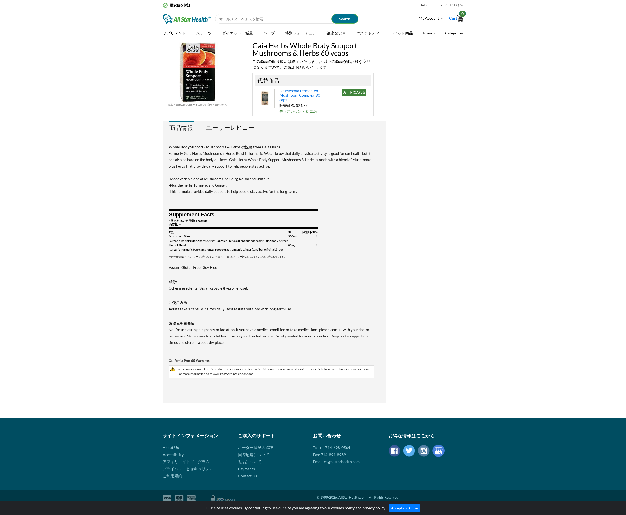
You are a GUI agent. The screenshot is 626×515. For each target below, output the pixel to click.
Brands (429, 33)
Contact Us (247, 475)
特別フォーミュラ (300, 33)
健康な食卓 (336, 33)
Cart (456, 18)
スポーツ (204, 33)
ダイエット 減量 (237, 33)
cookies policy (343, 507)
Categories (454, 33)
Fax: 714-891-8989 (329, 454)
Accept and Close (404, 508)
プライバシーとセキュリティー (190, 468)
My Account (429, 18)
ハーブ (269, 33)
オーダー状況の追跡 (255, 447)
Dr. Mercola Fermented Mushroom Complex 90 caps (299, 95)
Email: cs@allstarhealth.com (336, 461)
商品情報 (181, 127)
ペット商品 (403, 33)
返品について (249, 461)
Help (423, 5)
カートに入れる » (354, 92)
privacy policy (373, 507)
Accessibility (173, 454)
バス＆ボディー (369, 33)
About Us (171, 447)
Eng (439, 5)
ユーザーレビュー (230, 127)
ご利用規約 (172, 475)
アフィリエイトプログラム (186, 461)
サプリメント (174, 33)
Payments (246, 468)
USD (454, 5)
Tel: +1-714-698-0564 (331, 447)
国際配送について (253, 454)
